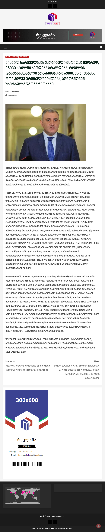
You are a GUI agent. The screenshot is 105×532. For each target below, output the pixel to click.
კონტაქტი (45, 517)
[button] (6, 47)
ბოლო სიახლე (12, 57)
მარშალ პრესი (12, 91)
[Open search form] (101, 47)
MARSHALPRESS (49, 529)
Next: (77, 370)
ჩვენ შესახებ (58, 517)
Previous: (27, 365)
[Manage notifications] (98, 526)
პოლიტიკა (24, 57)
